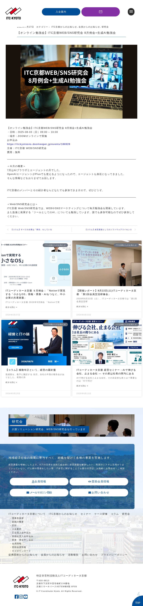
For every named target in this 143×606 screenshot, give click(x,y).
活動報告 (73, 554)
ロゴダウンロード (21, 551)
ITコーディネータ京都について (27, 514)
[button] (131, 11)
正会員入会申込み (21, 532)
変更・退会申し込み (22, 540)
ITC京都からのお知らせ (63, 514)
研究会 (126, 514)
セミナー (86, 514)
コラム (115, 514)
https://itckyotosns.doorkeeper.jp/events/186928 (38, 144)
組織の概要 (18, 522)
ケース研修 (101, 514)
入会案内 (17, 529)
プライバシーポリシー (114, 554)
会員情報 (17, 543)
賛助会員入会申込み (22, 536)
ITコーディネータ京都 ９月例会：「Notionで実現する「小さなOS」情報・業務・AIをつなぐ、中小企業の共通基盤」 (35, 294)
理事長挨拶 (18, 518)
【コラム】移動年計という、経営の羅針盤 (31, 370)
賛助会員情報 (19, 547)
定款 (14, 525)
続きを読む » (11, 307)
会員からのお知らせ (53, 554)
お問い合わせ (90, 554)
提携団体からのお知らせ (23, 554)
